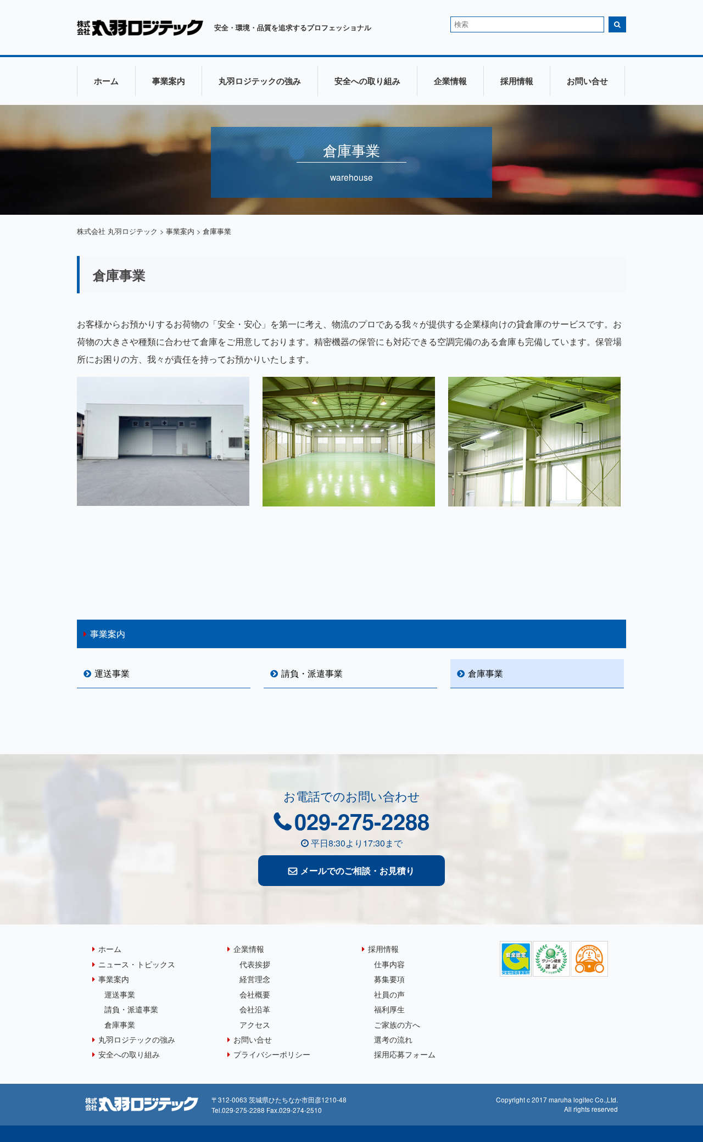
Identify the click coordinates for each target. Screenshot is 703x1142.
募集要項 (389, 978)
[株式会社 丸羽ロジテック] (140, 32)
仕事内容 (389, 964)
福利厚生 (389, 1009)
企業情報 (450, 81)
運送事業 (112, 673)
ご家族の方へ (397, 1024)
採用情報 (516, 81)
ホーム (106, 81)
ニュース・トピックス (136, 964)
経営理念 (254, 978)
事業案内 (168, 81)
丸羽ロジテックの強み (260, 81)
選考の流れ (393, 1039)
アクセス (254, 1024)
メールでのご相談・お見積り (357, 870)
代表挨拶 (254, 964)
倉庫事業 (485, 673)
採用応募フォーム (405, 1054)
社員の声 (389, 994)
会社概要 (254, 994)
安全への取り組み (367, 81)
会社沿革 (254, 1009)
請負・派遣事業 (312, 673)
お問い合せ (587, 81)
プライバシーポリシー (271, 1054)
